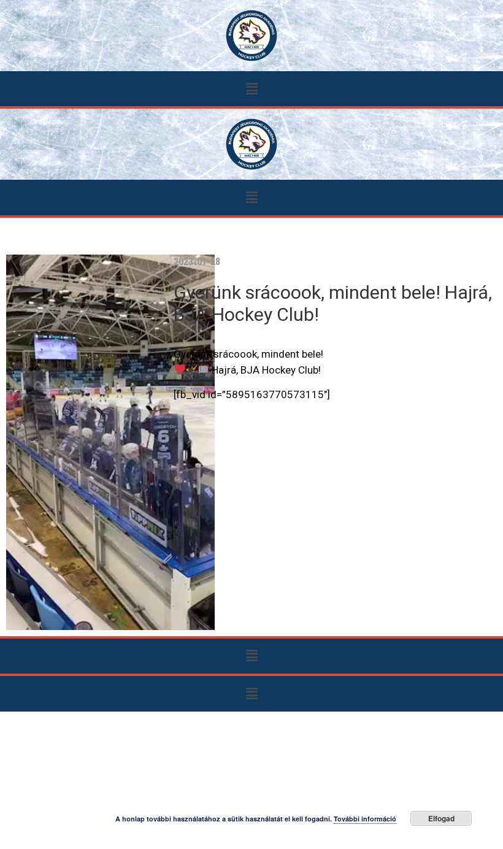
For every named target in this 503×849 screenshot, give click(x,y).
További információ (365, 818)
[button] (251, 88)
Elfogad (441, 818)
